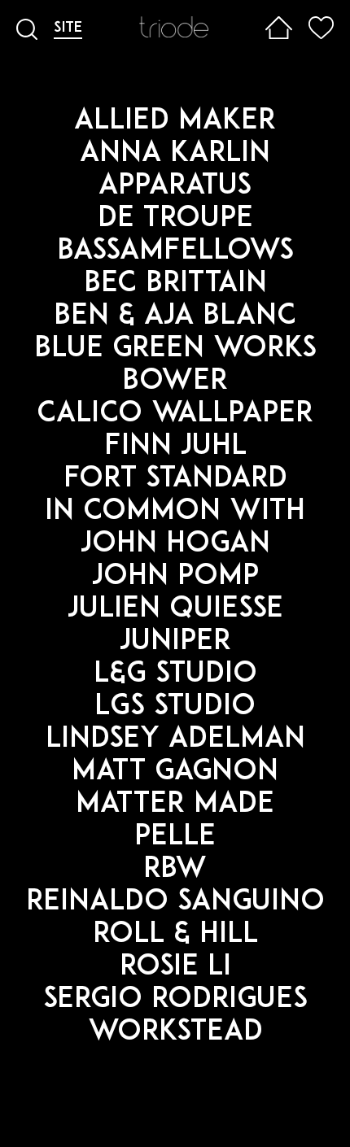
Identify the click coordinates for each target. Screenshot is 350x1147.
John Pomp (175, 577)
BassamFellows (175, 252)
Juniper (175, 642)
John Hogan (175, 544)
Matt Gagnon (175, 772)
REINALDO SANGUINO (175, 902)
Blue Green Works (175, 349)
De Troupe (175, 219)
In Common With (175, 512)
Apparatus (175, 186)
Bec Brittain (175, 284)
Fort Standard (175, 479)
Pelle (175, 837)
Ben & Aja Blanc (175, 317)
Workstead (175, 1032)
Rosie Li (175, 967)
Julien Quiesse (175, 609)
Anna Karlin (175, 154)
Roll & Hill (175, 935)
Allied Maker (175, 121)
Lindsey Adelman (175, 740)
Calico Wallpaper (175, 414)
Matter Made (175, 805)
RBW (175, 870)
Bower (175, 382)
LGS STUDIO (175, 707)
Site (68, 28)
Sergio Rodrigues (175, 1000)
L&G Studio (175, 675)
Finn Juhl (175, 447)
